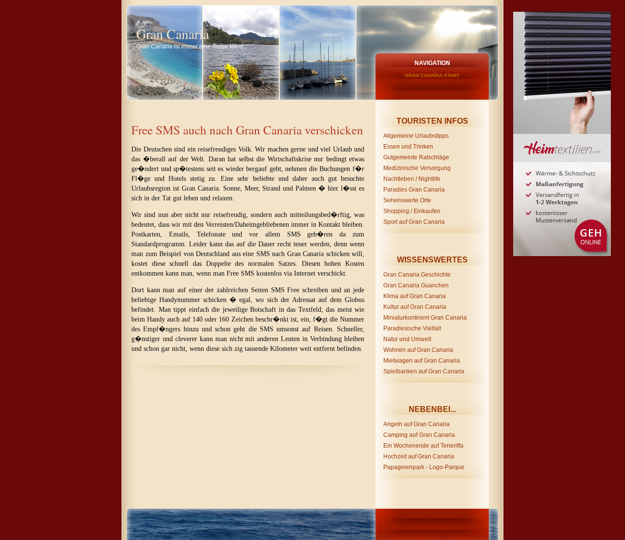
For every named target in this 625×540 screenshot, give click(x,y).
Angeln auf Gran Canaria (416, 424)
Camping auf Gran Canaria (419, 435)
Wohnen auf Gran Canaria (418, 349)
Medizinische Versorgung (417, 168)
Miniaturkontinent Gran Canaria (425, 317)
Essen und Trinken (408, 146)
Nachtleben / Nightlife (411, 178)
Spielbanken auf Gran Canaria (423, 371)
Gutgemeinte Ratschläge (416, 157)
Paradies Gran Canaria (414, 189)
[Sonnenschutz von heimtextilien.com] (561, 15)
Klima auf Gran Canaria (414, 296)
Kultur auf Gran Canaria (414, 306)
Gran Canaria (172, 33)
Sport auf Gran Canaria (414, 221)
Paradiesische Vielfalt (412, 328)
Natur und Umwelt (407, 339)
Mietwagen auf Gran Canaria (421, 360)
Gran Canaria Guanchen (416, 285)
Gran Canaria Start (432, 75)
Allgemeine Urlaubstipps (416, 135)
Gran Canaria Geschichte (417, 274)
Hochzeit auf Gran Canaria (418, 456)
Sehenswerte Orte (407, 200)
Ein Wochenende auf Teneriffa (423, 445)
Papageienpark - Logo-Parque (423, 467)
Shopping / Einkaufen (411, 211)
